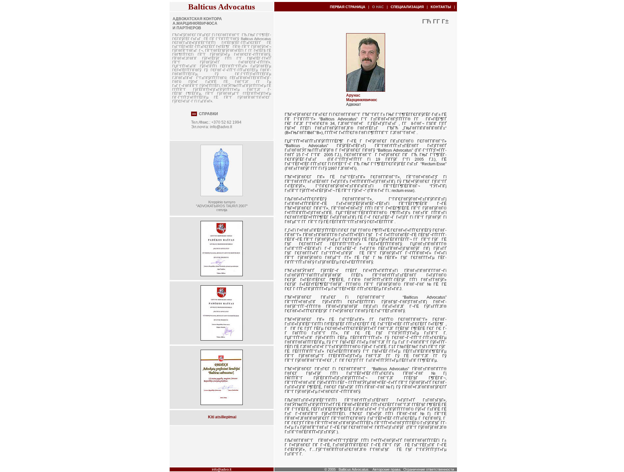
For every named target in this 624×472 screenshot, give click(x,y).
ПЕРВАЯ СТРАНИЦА (347, 7)
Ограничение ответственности (428, 469)
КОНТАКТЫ (441, 7)
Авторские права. (386, 469)
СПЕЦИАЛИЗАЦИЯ (407, 7)
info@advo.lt (221, 127)
